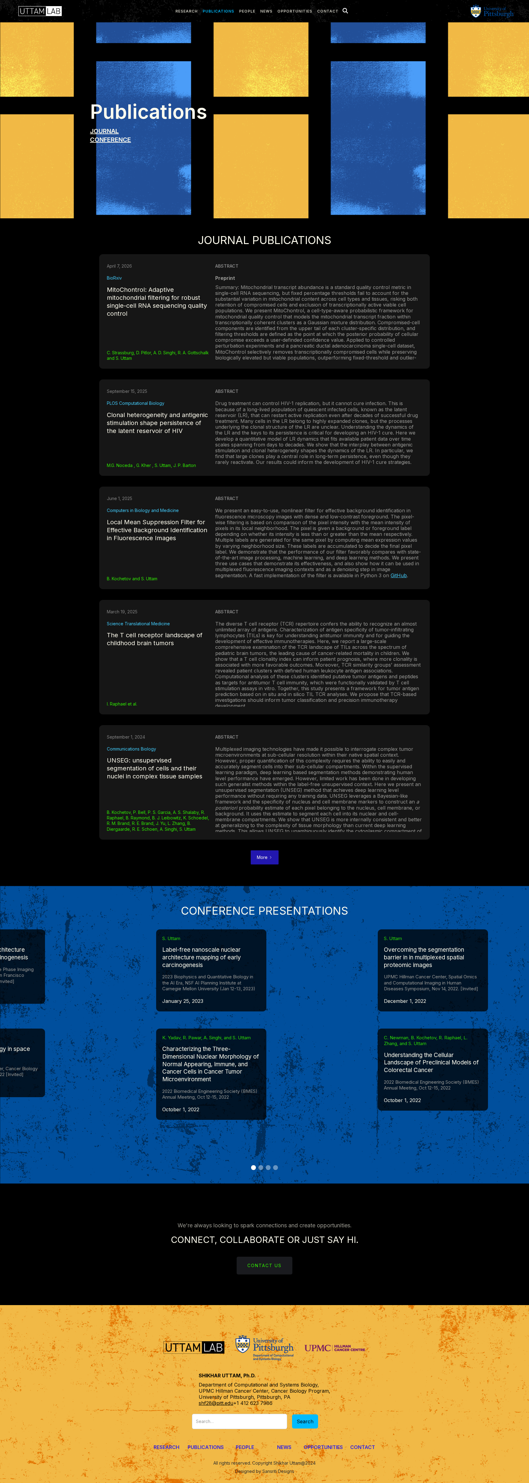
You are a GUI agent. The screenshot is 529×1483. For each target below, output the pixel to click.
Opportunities (294, 11)
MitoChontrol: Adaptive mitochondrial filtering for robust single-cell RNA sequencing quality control (157, 301)
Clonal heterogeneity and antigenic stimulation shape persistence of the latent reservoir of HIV (157, 423)
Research (166, 1447)
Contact (328, 11)
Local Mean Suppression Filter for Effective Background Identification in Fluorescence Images (157, 530)
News (284, 1447)
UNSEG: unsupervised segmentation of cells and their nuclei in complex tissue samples (154, 768)
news (266, 11)
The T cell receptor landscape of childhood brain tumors (154, 639)
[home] (38, 11)
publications (218, 11)
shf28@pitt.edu (216, 1403)
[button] (253, 1167)
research (186, 11)
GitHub (399, 575)
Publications (206, 1447)
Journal (104, 131)
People (245, 1447)
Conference (110, 139)
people (247, 11)
